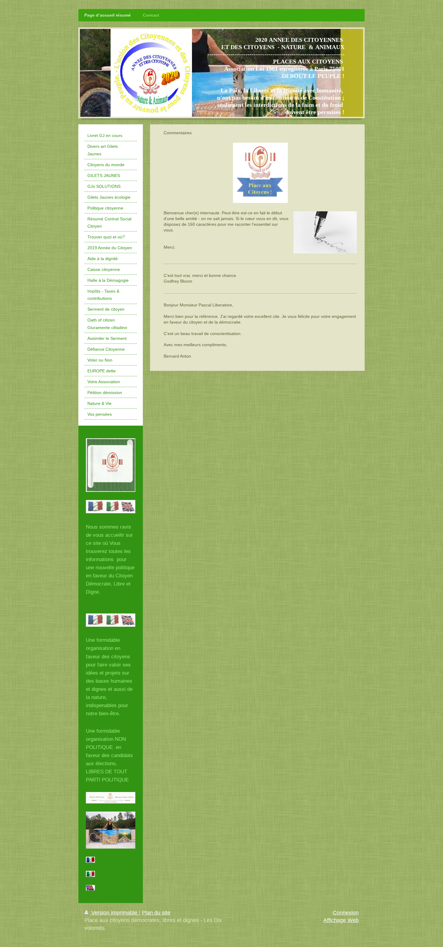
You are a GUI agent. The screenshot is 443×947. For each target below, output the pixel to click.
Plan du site (156, 913)
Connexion (346, 913)
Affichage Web (341, 920)
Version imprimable (114, 913)
